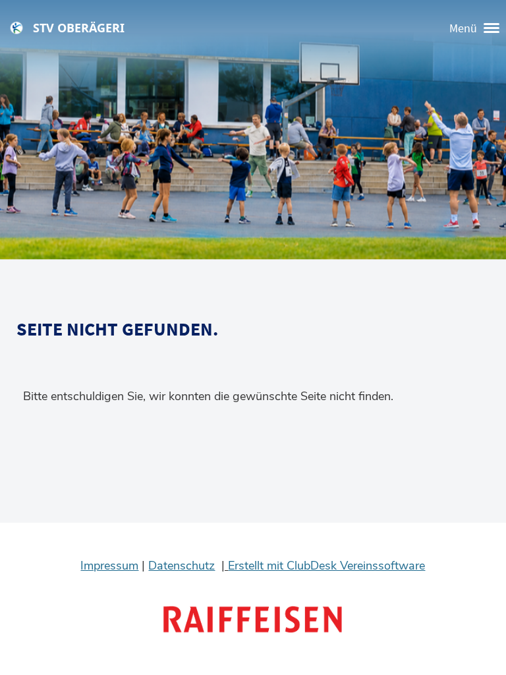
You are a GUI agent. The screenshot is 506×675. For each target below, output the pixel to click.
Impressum (109, 565)
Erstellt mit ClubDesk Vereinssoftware (326, 565)
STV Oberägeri (79, 28)
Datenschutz (181, 565)
